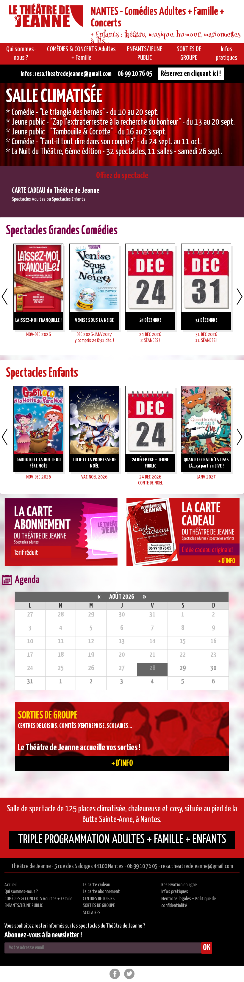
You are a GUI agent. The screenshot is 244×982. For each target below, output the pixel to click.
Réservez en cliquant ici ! (191, 73)
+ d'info (122, 763)
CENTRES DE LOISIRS (99, 898)
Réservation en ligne (179, 884)
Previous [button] (4, 296)
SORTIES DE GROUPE (99, 905)
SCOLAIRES (91, 912)
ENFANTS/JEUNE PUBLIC (23, 905)
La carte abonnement (101, 891)
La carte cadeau (96, 884)
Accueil (10, 884)
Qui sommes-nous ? (21, 891)
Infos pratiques (174, 891)
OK (206, 948)
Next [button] (240, 296)
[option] (122, 124)
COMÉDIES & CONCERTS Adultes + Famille (38, 898)
